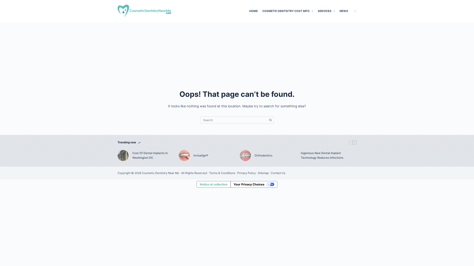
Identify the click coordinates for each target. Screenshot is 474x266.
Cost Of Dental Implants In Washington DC (150, 155)
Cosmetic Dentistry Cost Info (286, 11)
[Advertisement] (237, 50)
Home (253, 11)
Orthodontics (263, 155)
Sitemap (263, 173)
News (344, 11)
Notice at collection (214, 184)
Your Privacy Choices (249, 184)
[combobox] (233, 120)
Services (324, 11)
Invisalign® (200, 155)
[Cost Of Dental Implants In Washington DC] (123, 155)
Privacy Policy (246, 173)
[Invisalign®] (184, 155)
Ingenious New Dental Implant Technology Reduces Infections (322, 155)
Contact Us (278, 173)
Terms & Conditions (222, 173)
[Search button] (270, 120)
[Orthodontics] (245, 155)
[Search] (355, 11)
